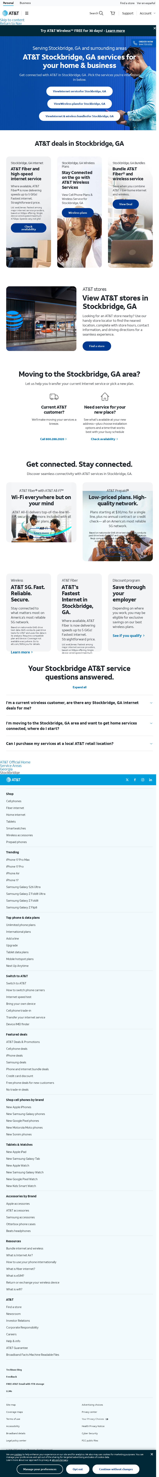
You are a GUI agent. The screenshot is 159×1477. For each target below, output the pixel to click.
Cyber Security (90, 1433)
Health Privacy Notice (93, 1426)
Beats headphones (18, 1231)
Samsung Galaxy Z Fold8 (22, 900)
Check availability (28, 228)
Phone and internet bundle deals (27, 1069)
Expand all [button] (79, 687)
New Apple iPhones (18, 1107)
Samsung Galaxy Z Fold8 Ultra (25, 894)
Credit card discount (19, 1076)
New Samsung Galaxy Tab (23, 1158)
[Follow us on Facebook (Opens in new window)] (135, 779)
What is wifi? (14, 1289)
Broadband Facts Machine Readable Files (32, 1355)
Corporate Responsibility (22, 1327)
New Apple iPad (16, 1152)
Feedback (11, 1376)
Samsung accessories (20, 1217)
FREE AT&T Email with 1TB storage (25, 1383)
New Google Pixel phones (22, 1121)
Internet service (79, 91)
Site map (11, 1404)
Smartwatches (16, 828)
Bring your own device (20, 1004)
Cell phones (13, 801)
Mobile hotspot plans (20, 959)
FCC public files (90, 1440)
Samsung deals (16, 1062)
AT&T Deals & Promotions (23, 1042)
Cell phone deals (16, 1049)
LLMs (9, 1391)
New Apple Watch (17, 1165)
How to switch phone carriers (25, 990)
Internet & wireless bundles (80, 116)
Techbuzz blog (14, 1369)
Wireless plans (79, 104)
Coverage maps (14, 1411)
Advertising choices (92, 1404)
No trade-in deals (17, 1089)
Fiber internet (15, 808)
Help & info (13, 1341)
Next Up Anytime (17, 966)
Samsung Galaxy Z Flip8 (21, 907)
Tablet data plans (17, 952)
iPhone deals (14, 1055)
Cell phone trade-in (18, 1010)
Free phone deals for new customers (30, 1083)
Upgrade (12, 945)
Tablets (11, 821)
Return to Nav (11, 23)
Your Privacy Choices (93, 1418)
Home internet (15, 815)
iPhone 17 (12, 880)
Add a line (12, 938)
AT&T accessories (17, 1210)
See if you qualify (127, 635)
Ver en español (146, 3)
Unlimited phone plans (20, 925)
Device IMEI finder (17, 1024)
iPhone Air (13, 873)
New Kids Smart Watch (21, 1186)
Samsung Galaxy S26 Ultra (23, 887)
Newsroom (13, 1314)
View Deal (125, 204)
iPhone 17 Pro (15, 866)
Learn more (115, 30)
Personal (8, 3)
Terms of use (13, 1418)
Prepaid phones (16, 842)
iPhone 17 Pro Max (18, 860)
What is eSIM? (15, 1275)
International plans (18, 932)
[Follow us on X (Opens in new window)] (127, 779)
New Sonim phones (19, 1134)
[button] (26, 13)
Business (25, 3)
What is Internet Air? (19, 1255)
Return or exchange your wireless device (32, 1282)
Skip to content (12, 20)
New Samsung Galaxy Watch (25, 1172)
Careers (11, 1334)
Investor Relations (18, 1320)
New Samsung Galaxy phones (25, 1114)
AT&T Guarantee (17, 1348)
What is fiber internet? (20, 1269)
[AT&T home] (10, 13)
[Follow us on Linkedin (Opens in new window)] (150, 779)
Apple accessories (18, 1203)
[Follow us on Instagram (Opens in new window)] (142, 779)
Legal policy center (16, 1440)
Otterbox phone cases (20, 1224)
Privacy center (89, 1411)
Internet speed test (18, 997)
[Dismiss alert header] (154, 28)
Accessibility (13, 1426)
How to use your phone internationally (31, 1262)
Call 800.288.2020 (52, 439)
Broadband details (15, 1433)
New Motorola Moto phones (24, 1127)
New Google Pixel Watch (22, 1179)
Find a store (127, 3)
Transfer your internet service (25, 1017)
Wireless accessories (19, 835)
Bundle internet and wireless (24, 1248)
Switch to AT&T (16, 983)
